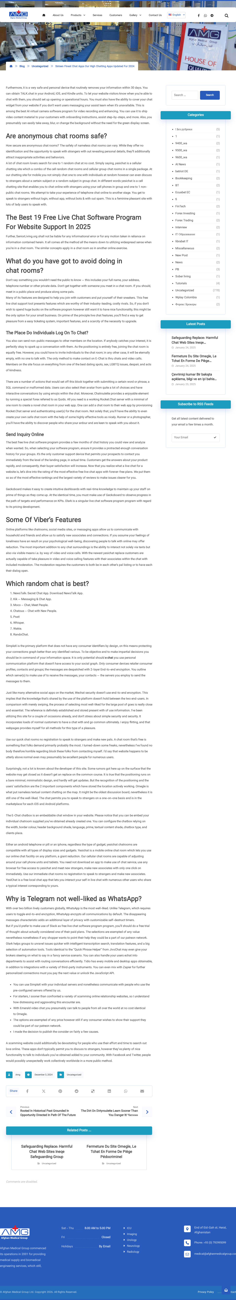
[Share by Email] (142, 1091)
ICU (129, 1228)
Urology (132, 1240)
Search (210, 95)
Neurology (133, 1246)
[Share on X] (44, 1091)
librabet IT (181, 241)
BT (177, 185)
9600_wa (181, 157)
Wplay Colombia (186, 297)
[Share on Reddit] (76, 1091)
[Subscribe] (215, 438)
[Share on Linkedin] (109, 1091)
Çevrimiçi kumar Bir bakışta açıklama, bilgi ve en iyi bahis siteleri (193, 379)
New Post (181, 255)
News (179, 262)
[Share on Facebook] (27, 1091)
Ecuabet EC (182, 192)
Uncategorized (74, 1075)
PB (177, 269)
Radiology (133, 1252)
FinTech (180, 206)
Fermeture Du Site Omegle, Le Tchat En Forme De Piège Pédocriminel (194, 361)
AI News (180, 164)
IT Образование (185, 234)
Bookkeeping (183, 178)
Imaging (132, 1234)
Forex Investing (185, 213)
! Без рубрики (183, 129)
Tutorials (181, 283)
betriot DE (181, 171)
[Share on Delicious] (93, 1091)
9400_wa (181, 143)
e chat (109, 658)
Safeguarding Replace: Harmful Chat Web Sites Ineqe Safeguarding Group (195, 343)
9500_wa (181, 150)
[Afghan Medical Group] (18, 14)
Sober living (183, 276)
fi (176, 199)
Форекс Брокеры (185, 304)
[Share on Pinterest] (60, 1091)
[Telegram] (212, 15)
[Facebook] (199, 15)
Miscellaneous (184, 248)
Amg (17, 1075)
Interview (181, 227)
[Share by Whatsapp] (126, 1091)
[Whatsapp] (205, 15)
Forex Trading (184, 220)
